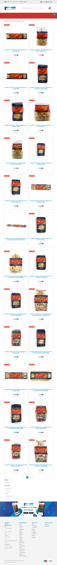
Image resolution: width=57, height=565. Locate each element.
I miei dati (46, 524)
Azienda (21, 526)
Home (20, 524)
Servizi (20, 527)
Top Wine (34, 532)
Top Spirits (34, 525)
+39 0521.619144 (22, 1)
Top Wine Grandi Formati (34, 535)
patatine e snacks (9, 496)
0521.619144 (7, 537)
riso (7, 498)
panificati (8, 491)
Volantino (21, 529)
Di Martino (8, 482)
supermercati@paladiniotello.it (11, 540)
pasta (7, 493)
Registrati (49, 1)
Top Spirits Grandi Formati (34, 529)
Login (43, 1)
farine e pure (8, 488)
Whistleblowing (22, 555)
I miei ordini (47, 526)
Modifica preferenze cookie (21, 542)
